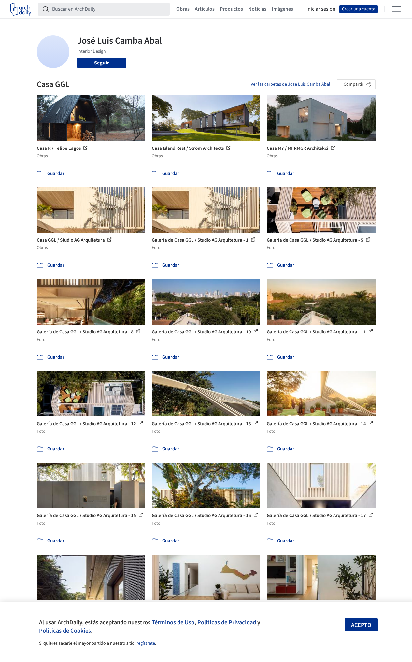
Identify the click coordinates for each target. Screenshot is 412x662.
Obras (183, 9)
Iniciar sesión (320, 9)
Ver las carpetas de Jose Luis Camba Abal (290, 84)
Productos (231, 9)
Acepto (361, 625)
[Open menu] (396, 9)
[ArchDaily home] (20, 9)
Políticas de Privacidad (226, 622)
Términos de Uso (173, 622)
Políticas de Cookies (65, 631)
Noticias (257, 9)
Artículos (205, 9)
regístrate (145, 643)
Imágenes (282, 9)
